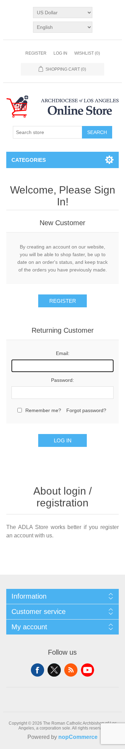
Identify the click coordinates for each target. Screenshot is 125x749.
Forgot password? (86, 410)
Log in (60, 53)
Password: (62, 380)
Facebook (37, 670)
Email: (62, 353)
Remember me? (43, 410)
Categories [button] (28, 160)
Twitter (54, 670)
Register (36, 53)
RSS (70, 670)
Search (97, 132)
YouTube (87, 670)
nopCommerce (78, 737)
